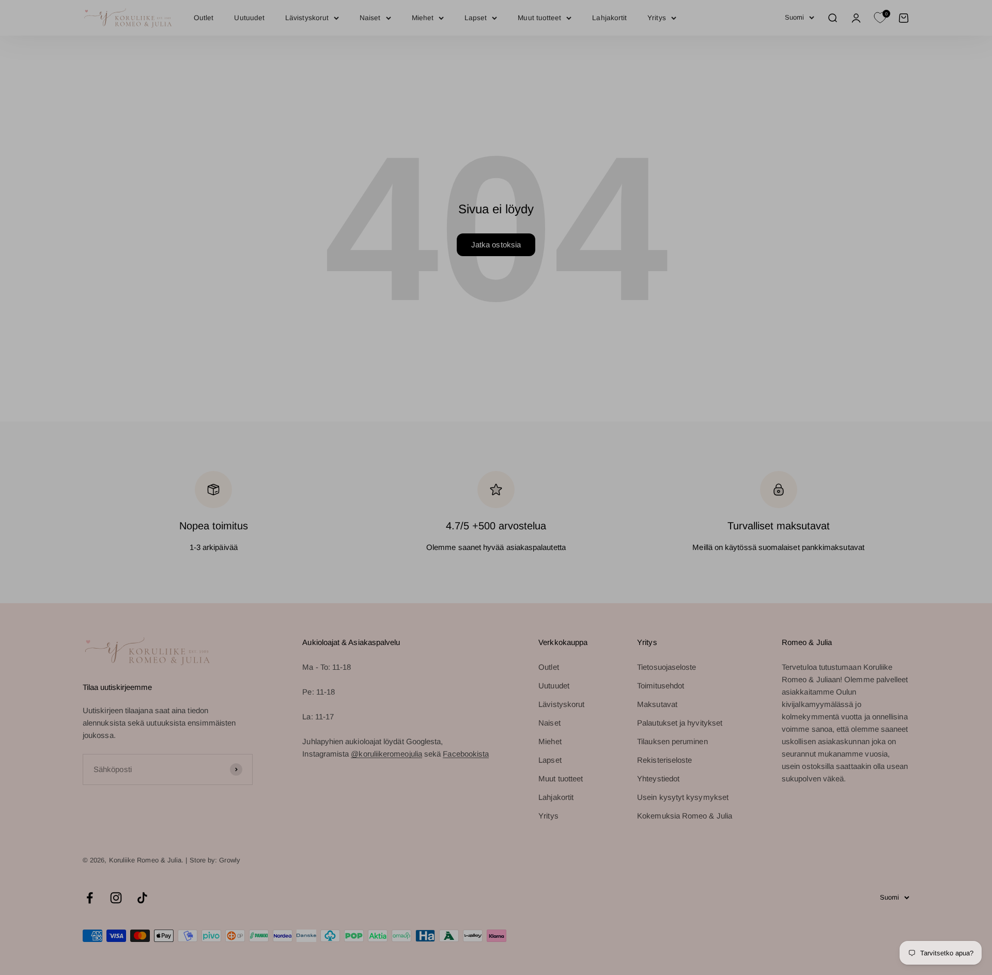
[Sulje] (962, 561)
